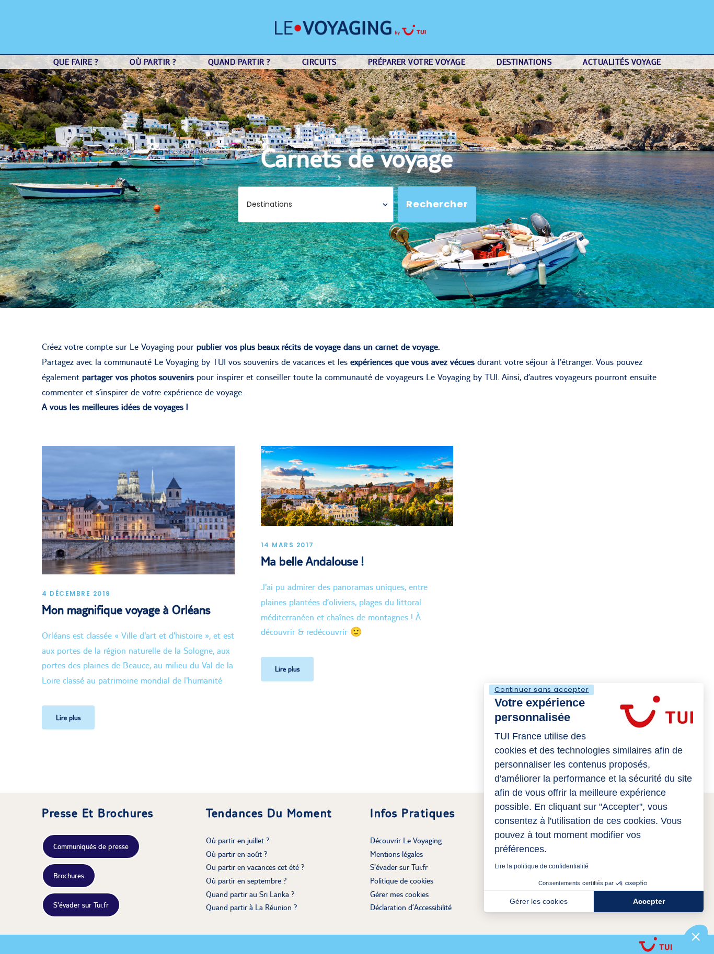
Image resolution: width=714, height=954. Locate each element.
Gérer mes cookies (399, 894)
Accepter (649, 901)
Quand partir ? (239, 61)
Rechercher (437, 203)
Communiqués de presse (91, 846)
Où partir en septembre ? (246, 880)
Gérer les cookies (539, 901)
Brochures (68, 875)
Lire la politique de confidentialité (541, 866)
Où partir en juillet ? (238, 840)
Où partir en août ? (237, 854)
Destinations (524, 61)
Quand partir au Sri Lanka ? (250, 894)
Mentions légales (396, 854)
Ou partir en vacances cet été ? (255, 867)
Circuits (319, 61)
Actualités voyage (622, 61)
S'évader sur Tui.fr (81, 905)
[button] (695, 936)
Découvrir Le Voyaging (406, 840)
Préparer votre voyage (417, 61)
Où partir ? (153, 61)
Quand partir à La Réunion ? (251, 907)
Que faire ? (76, 61)
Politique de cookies (401, 880)
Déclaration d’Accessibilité (411, 907)
